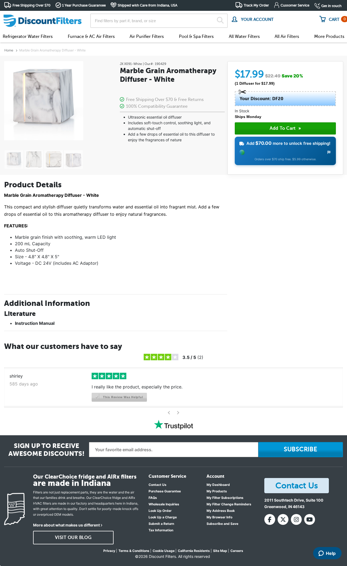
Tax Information (161, 530)
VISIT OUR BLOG (73, 537)
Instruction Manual (34, 323)
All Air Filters (287, 36)
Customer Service (295, 5)
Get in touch (331, 6)
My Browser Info (219, 517)
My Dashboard (218, 485)
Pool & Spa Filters (196, 36)
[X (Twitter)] (283, 519)
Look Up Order (160, 511)
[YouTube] (309, 519)
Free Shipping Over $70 (31, 5)
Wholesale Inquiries (164, 504)
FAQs (153, 498)
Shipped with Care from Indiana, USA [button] (147, 5)
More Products (329, 36)
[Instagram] (296, 519)
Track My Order (256, 5)
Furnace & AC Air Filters (91, 36)
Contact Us (157, 485)
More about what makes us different (66, 525)
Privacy (109, 551)
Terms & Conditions (133, 551)
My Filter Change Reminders (229, 504)
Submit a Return (161, 524)
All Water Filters (244, 36)
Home (8, 50)
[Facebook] (269, 519)
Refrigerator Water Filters (28, 36)
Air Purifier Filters (147, 36)
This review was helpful (122, 397)
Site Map (220, 551)
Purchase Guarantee (165, 491)
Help (331, 553)
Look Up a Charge (163, 517)
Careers (236, 551)
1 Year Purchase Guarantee (84, 5)
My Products (217, 491)
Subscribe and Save (222, 524)
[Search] (220, 21)
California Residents (194, 551)
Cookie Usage (164, 551)
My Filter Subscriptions (225, 498)
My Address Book (221, 511)
